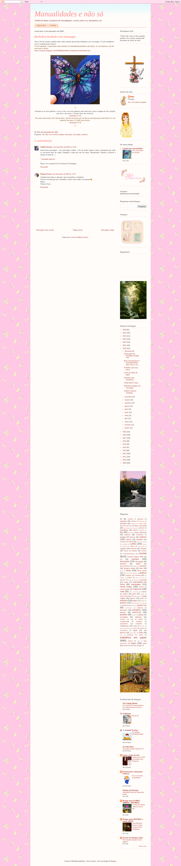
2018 (125, 435)
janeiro (127, 428)
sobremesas (124, 626)
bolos (137, 532)
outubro (127, 400)
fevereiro (128, 425)
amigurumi (134, 523)
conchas (133, 548)
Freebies (53, 25)
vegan (133, 643)
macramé (143, 580)
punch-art (137, 612)
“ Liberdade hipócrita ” (48, 159)
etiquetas (143, 566)
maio (127, 415)
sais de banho (137, 619)
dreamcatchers (125, 566)
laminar (122, 580)
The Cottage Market (130, 703)
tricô (138, 641)
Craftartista (127, 714)
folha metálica (133, 573)
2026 (125, 330)
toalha (141, 633)
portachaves (128, 608)
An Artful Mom (128, 747)
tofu (121, 635)
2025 (125, 333)
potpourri (140, 608)
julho (126, 409)
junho (127, 412)
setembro (128, 403)
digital (138, 564)
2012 (125, 453)
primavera (123, 610)
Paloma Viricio (46, 174)
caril (145, 541)
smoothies (138, 623)
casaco (144, 544)
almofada (123, 523)
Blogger (113, 861)
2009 (125, 463)
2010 (125, 460)
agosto (127, 406)
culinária (135, 559)
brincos (132, 537)
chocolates (141, 546)
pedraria (85, 134)
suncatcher (123, 630)
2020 (125, 348)
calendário (139, 539)
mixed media (126, 587)
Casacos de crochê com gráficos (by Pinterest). (138, 759)
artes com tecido (51, 134)
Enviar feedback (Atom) (79, 237)
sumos (142, 628)
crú (121, 559)
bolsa (145, 532)
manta (126, 582)
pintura (123, 603)
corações (143, 548)
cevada (124, 546)
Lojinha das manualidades (133, 148)
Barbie (142, 528)
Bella (132, 97)
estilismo (135, 566)
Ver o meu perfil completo (137, 102)
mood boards (124, 589)
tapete (135, 630)
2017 (125, 438)
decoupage (139, 561)
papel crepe (137, 596)
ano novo (143, 523)
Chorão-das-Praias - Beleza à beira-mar (138, 807)
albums (133, 521)
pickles (143, 600)
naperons (137, 589)
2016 (125, 441)
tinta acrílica (133, 632)
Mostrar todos (143, 846)
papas (142, 594)
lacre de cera (140, 577)
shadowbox (124, 623)
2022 (125, 342)
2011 (125, 457)
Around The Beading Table (133, 838)
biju (121, 532)
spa (121, 628)
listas (129, 580)
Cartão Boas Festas (131, 383)
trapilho (130, 641)
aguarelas (123, 521)
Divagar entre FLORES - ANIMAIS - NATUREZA (132, 802)
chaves (132, 546)
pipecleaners (136, 603)
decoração (68, 134)
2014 (125, 447)
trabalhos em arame (135, 635)
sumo (135, 628)
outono (125, 594)
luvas (135, 580)
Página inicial (41, 25)
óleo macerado (134, 591)
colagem (123, 548)
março (127, 422)
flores (128, 570)
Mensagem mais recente (45, 230)
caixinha (128, 539)
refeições (138, 617)
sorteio (142, 626)
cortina (126, 551)
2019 (125, 432)
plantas (144, 603)
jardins (129, 577)
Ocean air (135, 716)
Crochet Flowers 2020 (135, 557)
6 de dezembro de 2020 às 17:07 (64, 174)
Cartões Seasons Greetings (130, 392)
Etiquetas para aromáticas (129, 379)
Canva (130, 542)
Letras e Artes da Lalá (131, 755)
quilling (140, 615)
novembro (128, 397)
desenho (123, 564)
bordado (61, 134)
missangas (77, 134)
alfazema (141, 521)
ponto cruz (142, 605)
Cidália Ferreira (46, 147)
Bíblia (142, 530)
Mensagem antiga (107, 230)
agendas (140, 519)
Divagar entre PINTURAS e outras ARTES (133, 820)
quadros (123, 615)
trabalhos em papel (133, 637)
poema (133, 605)
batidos (135, 530)
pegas (135, 601)
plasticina (125, 605)
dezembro (128, 351)
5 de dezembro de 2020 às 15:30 (64, 147)
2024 (125, 336)
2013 (125, 450)
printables (136, 610)
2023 (125, 339)
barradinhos (124, 530)
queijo (134, 615)
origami (144, 591)
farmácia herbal (129, 568)
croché (143, 553)
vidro (132, 645)
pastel (142, 598)
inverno (137, 575)
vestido (125, 645)
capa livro (139, 541)
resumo (122, 619)
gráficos (143, 573)
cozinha (144, 551)
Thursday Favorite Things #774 (133, 749)
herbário (128, 575)
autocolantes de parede (130, 528)
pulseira (123, 612)
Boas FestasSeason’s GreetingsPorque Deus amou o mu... (132, 363)
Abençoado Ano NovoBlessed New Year (131, 356)
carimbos (124, 544)
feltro (141, 568)
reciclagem (124, 617)
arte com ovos (127, 526)
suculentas (128, 628)
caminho (123, 541)
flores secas (142, 571)
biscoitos (130, 532)
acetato (130, 519)
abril (126, 418)
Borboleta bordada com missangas (132, 387)
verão (145, 643)
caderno (143, 537)
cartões (133, 544)
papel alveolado (125, 596)
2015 (125, 444)
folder (125, 573)
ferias (121, 570)
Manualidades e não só (68, 14)
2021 (125, 345)
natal (122, 591)
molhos (141, 587)
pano (134, 594)
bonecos (127, 535)
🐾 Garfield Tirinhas (130, 730)
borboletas (139, 534)
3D (43, 134)
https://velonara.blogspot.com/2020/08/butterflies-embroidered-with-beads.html (62, 51)
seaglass (139, 621)
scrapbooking (124, 621)
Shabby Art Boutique (131, 790)
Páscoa (132, 598)
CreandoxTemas (128, 553)
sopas (135, 626)
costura (134, 551)
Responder (44, 167)
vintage (139, 645)
